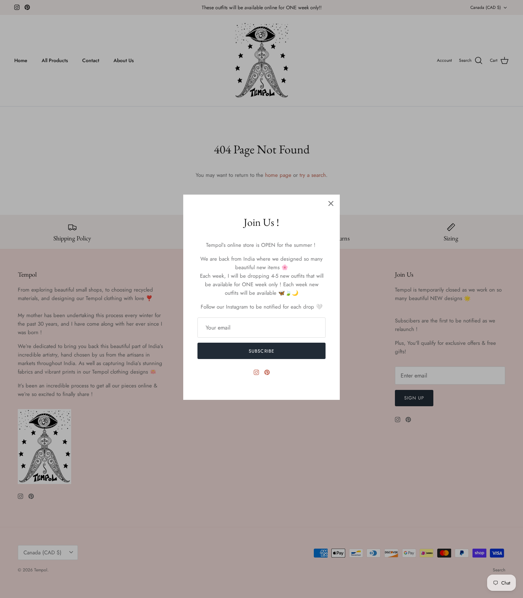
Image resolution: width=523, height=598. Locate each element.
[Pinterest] (267, 372)
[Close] (331, 203)
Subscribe (261, 351)
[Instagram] (256, 372)
